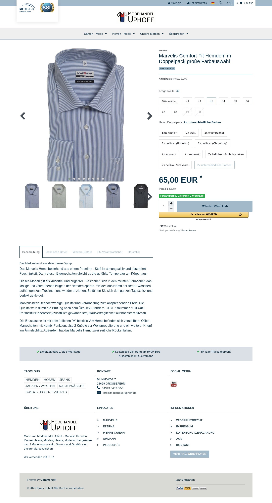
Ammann (106, 438)
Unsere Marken (150, 33)
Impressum (184, 426)
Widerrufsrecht (189, 420)
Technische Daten (56, 251)
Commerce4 (48, 479)
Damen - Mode (94, 33)
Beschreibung (31, 251)
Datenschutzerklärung (195, 432)
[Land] (212, 3)
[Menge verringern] (171, 209)
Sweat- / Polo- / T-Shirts (46, 392)
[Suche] (221, 3)
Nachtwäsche (72, 386)
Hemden (32, 380)
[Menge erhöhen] (171, 203)
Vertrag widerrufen (189, 453)
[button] (204, 216)
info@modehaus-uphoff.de (119, 392)
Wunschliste (170, 226)
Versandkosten (188, 230)
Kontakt (183, 445)
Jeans (65, 380)
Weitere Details (82, 251)
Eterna (105, 426)
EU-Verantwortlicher (109, 251)
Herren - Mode (122, 33)
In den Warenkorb (216, 206)
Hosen (49, 380)
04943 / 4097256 (112, 388)
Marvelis (107, 420)
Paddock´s (108, 445)
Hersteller (134, 251)
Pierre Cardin (111, 432)
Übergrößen (177, 33)
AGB (179, 438)
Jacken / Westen (40, 386)
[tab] (31, 252)
